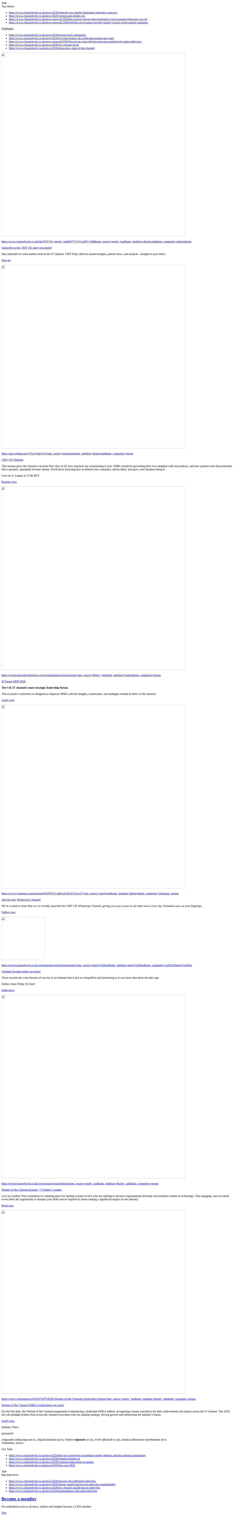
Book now (7, 1205)
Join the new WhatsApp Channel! (21, 899)
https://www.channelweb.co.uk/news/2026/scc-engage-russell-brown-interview (54, 1487)
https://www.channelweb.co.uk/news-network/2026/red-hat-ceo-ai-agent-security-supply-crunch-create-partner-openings (78, 22)
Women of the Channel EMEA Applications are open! (32, 1405)
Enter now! (8, 990)
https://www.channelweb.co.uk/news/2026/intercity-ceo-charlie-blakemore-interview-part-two (63, 12)
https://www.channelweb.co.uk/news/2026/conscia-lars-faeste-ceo (47, 15)
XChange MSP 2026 (13, 681)
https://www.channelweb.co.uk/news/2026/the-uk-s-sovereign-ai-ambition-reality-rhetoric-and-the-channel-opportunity (77, 1455)
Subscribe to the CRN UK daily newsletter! (26, 247)
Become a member (19, 1498)
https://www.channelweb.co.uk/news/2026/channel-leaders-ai (44, 1458)
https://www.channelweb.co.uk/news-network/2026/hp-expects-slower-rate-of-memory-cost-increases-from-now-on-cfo (78, 19)
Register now (9, 481)
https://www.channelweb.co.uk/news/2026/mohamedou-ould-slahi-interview (53, 1491)
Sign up (5, 260)
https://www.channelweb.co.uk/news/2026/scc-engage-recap (44, 44)
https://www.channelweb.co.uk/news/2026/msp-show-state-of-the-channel (52, 48)
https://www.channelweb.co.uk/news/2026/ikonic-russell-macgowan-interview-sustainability (62, 1484)
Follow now (8, 912)
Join (3, 1512)
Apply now (8, 700)
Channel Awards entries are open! (21, 971)
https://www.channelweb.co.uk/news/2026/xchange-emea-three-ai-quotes (51, 1462)
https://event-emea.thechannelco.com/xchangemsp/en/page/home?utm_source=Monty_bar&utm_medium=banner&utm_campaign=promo (81, 675)
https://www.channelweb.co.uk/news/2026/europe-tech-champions (47, 35)
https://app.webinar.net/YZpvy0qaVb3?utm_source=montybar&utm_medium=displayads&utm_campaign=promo (67, 453)
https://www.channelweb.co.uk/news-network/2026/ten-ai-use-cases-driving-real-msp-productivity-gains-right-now (75, 41)
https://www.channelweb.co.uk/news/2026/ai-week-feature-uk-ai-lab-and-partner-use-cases (61, 38)
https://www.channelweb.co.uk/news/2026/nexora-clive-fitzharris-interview (52, 1481)
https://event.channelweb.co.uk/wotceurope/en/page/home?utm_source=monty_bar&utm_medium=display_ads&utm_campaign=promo (79, 1183)
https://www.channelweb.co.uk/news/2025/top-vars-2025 (42, 1465)
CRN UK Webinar (12, 459)
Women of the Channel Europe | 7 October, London (31, 1189)
